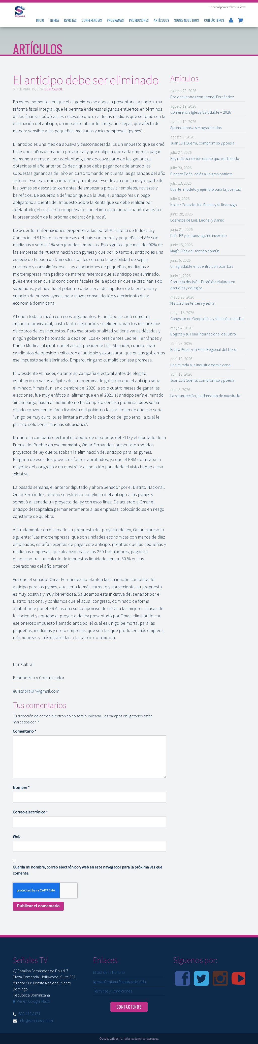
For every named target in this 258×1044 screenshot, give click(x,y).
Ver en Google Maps (33, 1001)
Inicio (40, 20)
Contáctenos (214, 20)
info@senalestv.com (36, 1020)
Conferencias (92, 20)
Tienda (54, 20)
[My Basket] (240, 20)
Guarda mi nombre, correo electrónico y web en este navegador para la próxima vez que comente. (87, 870)
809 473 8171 (29, 1013)
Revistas (70, 20)
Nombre (21, 787)
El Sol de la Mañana (109, 972)
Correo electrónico (30, 811)
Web (16, 836)
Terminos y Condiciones (112, 990)
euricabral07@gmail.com (36, 691)
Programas (115, 20)
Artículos (161, 20)
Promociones (139, 20)
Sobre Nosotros (186, 20)
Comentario (24, 731)
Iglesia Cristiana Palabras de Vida (119, 981)
